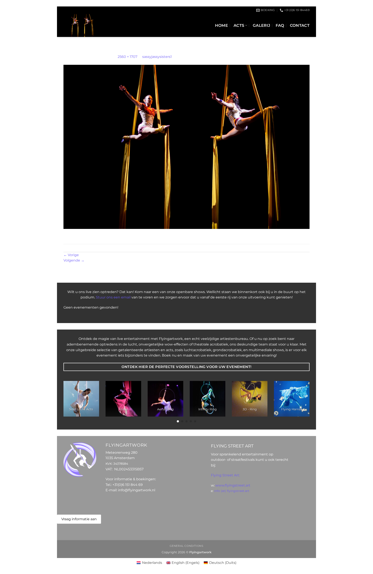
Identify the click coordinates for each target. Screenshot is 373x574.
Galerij (261, 25)
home (221, 25)
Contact (300, 25)
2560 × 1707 (127, 57)
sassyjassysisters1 (157, 57)
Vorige (71, 255)
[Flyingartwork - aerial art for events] (104, 25)
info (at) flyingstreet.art (231, 491)
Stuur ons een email (113, 297)
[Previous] (71, 402)
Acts (239, 25)
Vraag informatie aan (79, 519)
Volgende (73, 260)
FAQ (280, 25)
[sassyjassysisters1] (186, 146)
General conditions (186, 545)
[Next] (302, 402)
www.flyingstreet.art (232, 485)
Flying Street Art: (225, 475)
